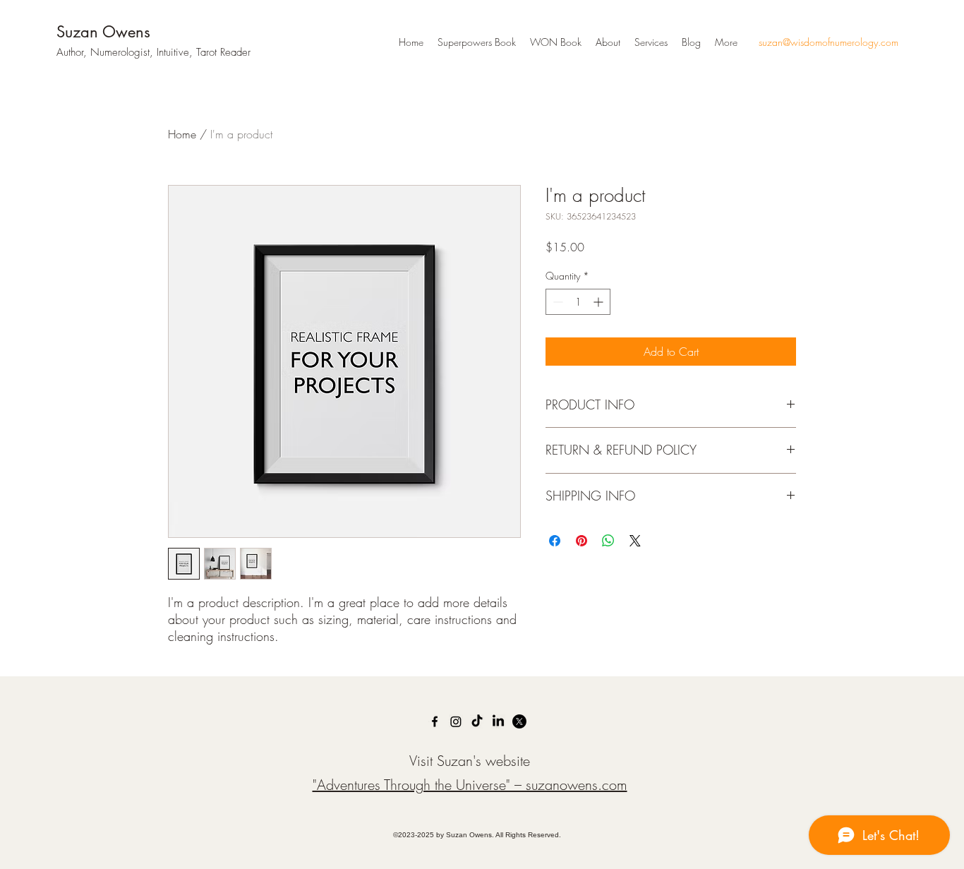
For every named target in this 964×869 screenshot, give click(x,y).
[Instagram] (456, 721)
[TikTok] (477, 721)
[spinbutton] (578, 301)
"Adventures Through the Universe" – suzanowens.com (470, 784)
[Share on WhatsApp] (608, 540)
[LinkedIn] (498, 721)
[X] (519, 721)
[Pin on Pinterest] (581, 540)
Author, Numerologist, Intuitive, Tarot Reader (153, 52)
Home (182, 134)
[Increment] (599, 301)
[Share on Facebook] (554, 540)
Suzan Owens (103, 32)
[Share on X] (635, 540)
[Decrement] (556, 301)
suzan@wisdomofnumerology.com (828, 42)
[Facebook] (435, 721)
